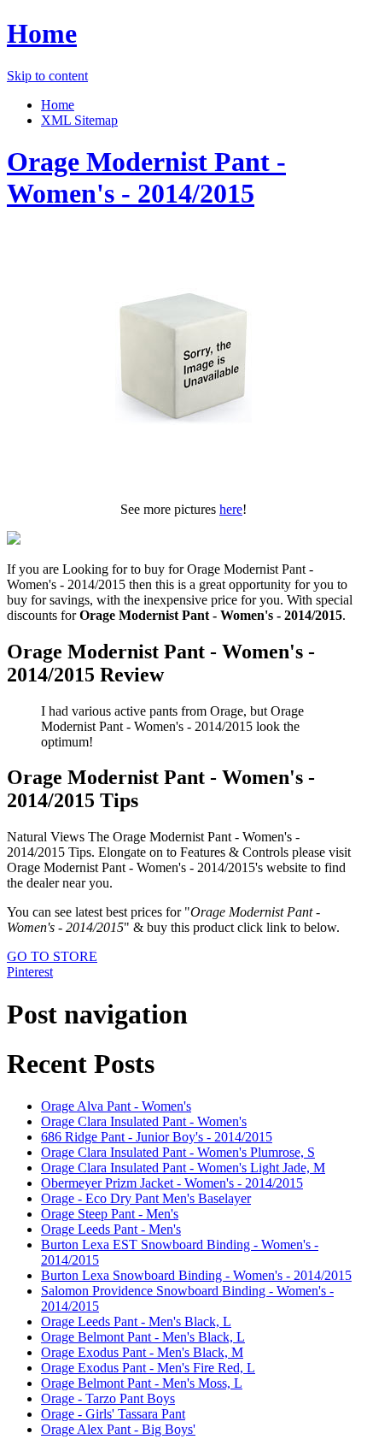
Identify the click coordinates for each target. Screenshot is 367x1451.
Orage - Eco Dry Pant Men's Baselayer (146, 1198)
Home (42, 33)
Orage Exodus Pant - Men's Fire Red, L (148, 1367)
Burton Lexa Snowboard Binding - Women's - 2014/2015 (196, 1275)
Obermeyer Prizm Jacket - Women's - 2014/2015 (172, 1183)
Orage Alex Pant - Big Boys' (118, 1429)
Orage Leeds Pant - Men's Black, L (136, 1321)
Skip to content (47, 75)
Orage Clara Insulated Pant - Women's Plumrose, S (178, 1152)
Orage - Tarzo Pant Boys (108, 1398)
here (230, 509)
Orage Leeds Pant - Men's (111, 1229)
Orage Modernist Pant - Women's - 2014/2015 (146, 177)
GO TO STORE (52, 956)
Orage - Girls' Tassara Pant (113, 1414)
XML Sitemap (79, 120)
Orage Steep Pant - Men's (109, 1213)
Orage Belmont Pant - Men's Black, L (143, 1337)
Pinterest (30, 971)
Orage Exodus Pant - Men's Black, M (142, 1352)
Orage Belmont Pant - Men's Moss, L (141, 1383)
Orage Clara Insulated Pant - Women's (144, 1121)
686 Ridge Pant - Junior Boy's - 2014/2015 (156, 1137)
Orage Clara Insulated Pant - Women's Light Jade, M (183, 1167)
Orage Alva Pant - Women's (116, 1106)
